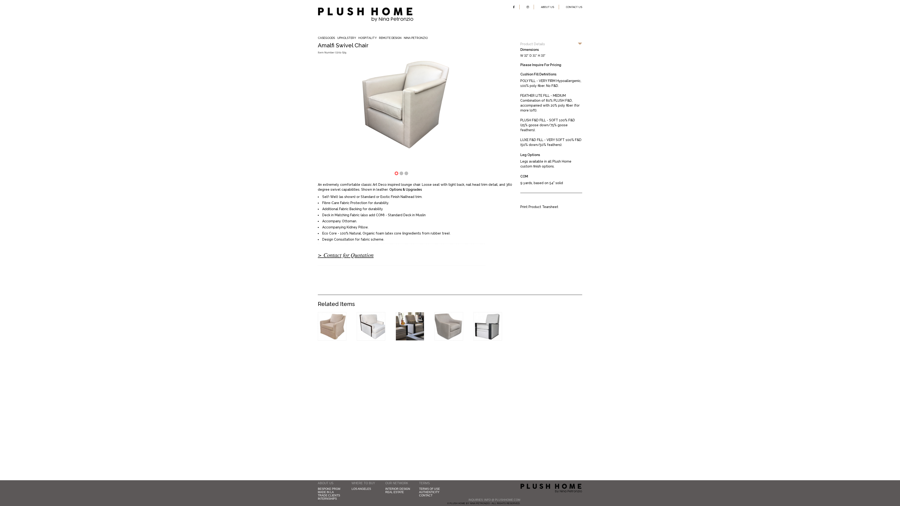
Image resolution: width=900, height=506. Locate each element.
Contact (425, 495)
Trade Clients (329, 495)
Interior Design (397, 489)
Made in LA (326, 492)
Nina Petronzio (416, 38)
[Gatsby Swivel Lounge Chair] (449, 339)
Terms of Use (429, 489)
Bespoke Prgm (329, 489)
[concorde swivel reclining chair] (487, 339)
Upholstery (346, 38)
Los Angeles (361, 489)
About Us (547, 7)
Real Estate (394, 492)
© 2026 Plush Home (551, 489)
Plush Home (365, 9)
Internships (327, 498)
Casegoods (326, 38)
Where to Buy (363, 483)
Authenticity (429, 492)
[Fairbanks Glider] (332, 339)
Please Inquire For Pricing (540, 65)
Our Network (396, 483)
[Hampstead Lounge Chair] (371, 339)
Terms (424, 483)
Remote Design (390, 38)
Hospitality (367, 38)
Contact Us (574, 7)
